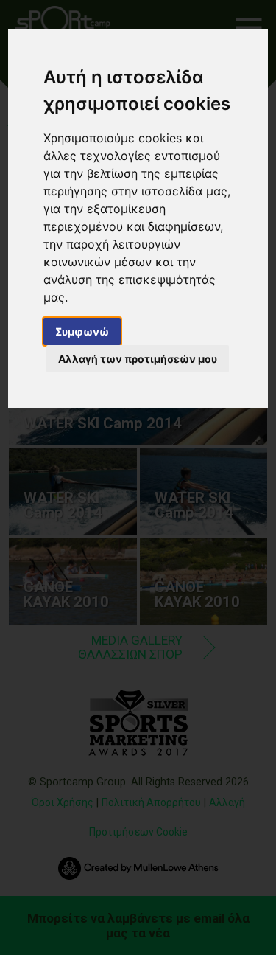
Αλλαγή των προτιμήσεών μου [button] (137, 359)
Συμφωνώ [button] (82, 331)
